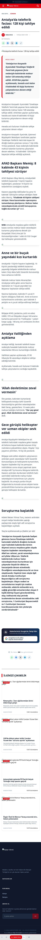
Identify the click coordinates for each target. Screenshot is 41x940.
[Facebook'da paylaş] (8, 43)
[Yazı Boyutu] (6, 937)
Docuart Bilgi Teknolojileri (15, 932)
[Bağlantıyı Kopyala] (21, 43)
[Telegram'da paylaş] (16, 43)
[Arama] (37, 5)
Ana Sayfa (5, 14)
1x (23, 937)
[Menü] (3, 6)
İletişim (5, 897)
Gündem (13, 14)
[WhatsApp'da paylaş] (3, 43)
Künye (4, 894)
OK (35, 916)
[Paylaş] (29, 937)
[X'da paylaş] (12, 43)
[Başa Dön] (34, 937)
